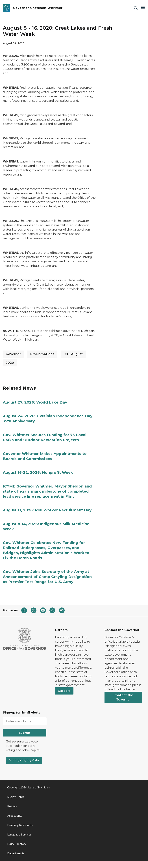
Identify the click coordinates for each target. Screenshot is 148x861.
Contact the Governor (123, 697)
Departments (15, 853)
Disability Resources (19, 825)
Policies (12, 806)
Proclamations (42, 354)
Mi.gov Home (16, 797)
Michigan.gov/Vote (24, 760)
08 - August (73, 354)
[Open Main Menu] (143, 8)
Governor (13, 354)
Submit (25, 733)
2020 (10, 362)
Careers (64, 691)
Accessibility (14, 815)
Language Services (19, 834)
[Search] (136, 8)
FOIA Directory (16, 844)
